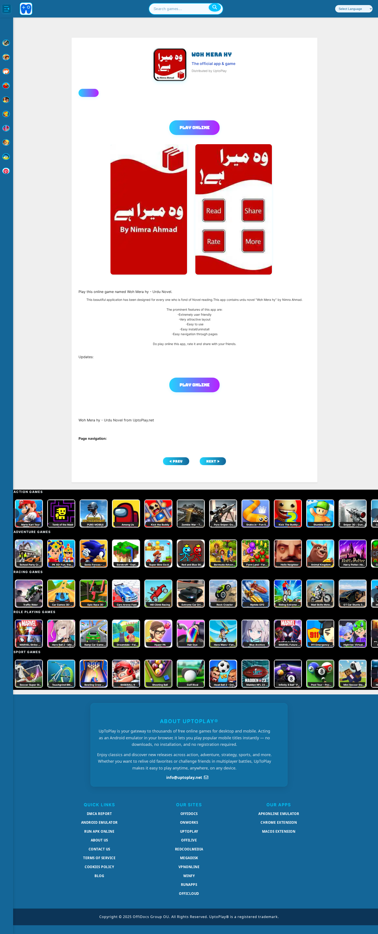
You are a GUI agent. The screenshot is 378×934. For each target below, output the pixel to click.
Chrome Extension (279, 822)
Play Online (195, 127)
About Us (99, 840)
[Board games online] (6, 71)
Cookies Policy (99, 867)
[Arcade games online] (6, 57)
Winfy (189, 876)
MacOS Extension (279, 831)
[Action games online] (6, 42)
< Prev (176, 461)
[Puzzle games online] (6, 99)
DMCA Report (99, 813)
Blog (99, 876)
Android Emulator (99, 822)
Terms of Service (99, 858)
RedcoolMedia (189, 849)
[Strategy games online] (6, 142)
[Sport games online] (6, 128)
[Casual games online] (6, 85)
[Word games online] (6, 156)
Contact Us (99, 849)
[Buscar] (215, 7)
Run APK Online (99, 831)
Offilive (189, 840)
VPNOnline (189, 867)
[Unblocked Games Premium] (6, 170)
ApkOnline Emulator (278, 813)
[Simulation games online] (6, 114)
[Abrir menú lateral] (6, 8)
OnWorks (189, 822)
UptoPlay (189, 831)
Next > (213, 461)
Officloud (189, 893)
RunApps (189, 884)
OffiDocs (189, 813)
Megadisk (189, 858)
